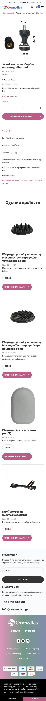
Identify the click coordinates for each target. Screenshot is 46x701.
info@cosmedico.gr (15, 609)
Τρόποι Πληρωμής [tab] (9, 153)
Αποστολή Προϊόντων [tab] (11, 145)
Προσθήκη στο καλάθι (21, 116)
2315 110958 (36, 2)
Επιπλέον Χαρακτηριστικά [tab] (13, 138)
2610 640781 (24, 2)
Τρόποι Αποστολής (13, 654)
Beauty (15, 630)
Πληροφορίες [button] (29, 692)
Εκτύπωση (6, 74)
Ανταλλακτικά (28, 13)
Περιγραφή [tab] (6, 131)
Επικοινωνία (23, 659)
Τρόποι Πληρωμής (33, 654)
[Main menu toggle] (42, 7)
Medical (30, 630)
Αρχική (18, 13)
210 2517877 (12, 2)
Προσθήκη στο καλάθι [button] (15, 287)
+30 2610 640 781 (13, 602)
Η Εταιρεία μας (13, 649)
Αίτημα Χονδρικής (31, 649)
